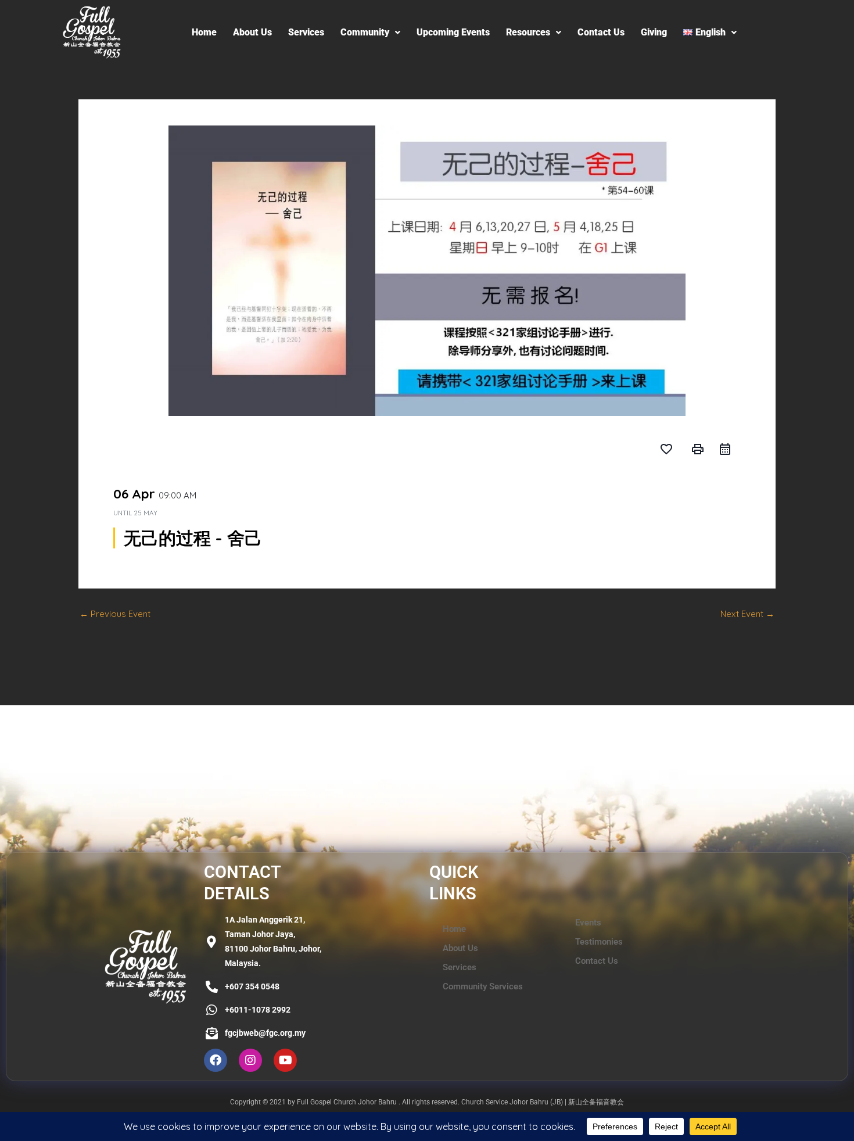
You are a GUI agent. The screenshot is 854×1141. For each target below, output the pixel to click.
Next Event (747, 613)
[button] (370, 32)
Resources (528, 32)
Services (306, 32)
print (698, 449)
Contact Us (601, 32)
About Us (252, 32)
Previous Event (115, 613)
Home (204, 32)
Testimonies (599, 942)
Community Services (483, 987)
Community (364, 32)
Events (588, 922)
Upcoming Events (453, 32)
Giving (654, 32)
